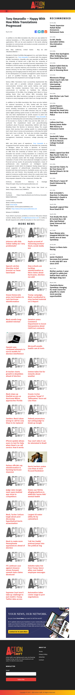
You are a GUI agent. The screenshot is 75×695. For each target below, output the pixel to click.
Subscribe (21, 679)
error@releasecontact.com (30, 218)
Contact (41, 660)
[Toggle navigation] (7, 11)
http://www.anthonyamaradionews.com (24, 209)
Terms (41, 651)
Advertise (42, 657)
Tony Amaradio (23, 57)
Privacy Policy (43, 654)
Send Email (13, 205)
